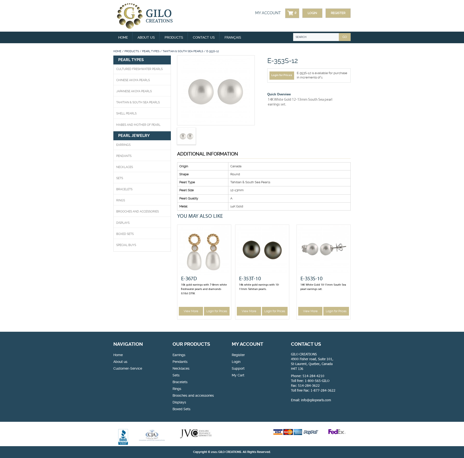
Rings (120, 200)
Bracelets (124, 189)
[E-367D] (204, 250)
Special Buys (126, 245)
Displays (123, 223)
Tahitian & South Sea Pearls (183, 51)
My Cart (238, 375)
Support (238, 368)
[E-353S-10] (323, 250)
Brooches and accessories (193, 395)
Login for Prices (281, 75)
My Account (268, 13)
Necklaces (124, 167)
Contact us (204, 37)
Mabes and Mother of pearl (138, 125)
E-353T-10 (250, 279)
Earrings (123, 145)
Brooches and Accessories (137, 211)
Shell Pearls (126, 113)
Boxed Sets (181, 409)
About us (146, 37)
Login (312, 13)
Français (233, 37)
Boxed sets (125, 234)
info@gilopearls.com (316, 400)
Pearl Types (151, 51)
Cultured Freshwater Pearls (139, 69)
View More (191, 311)
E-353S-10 (311, 279)
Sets (119, 178)
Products (131, 51)
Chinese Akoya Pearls (133, 80)
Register (338, 13)
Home (123, 37)
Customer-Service (127, 368)
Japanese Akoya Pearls (134, 91)
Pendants (123, 156)
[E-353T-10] (262, 250)
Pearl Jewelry (134, 135)
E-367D (189, 279)
